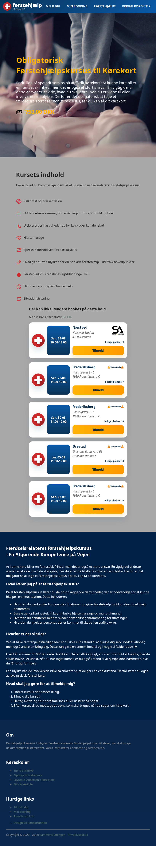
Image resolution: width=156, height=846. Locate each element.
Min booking (77, 6)
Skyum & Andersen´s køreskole (34, 780)
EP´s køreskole (23, 784)
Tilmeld (98, 350)
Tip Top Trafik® (23, 770)
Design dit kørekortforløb (30, 823)
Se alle (67, 317)
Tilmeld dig (50, 6)
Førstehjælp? (104, 6)
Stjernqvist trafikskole (28, 775)
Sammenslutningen (52, 834)
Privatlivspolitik (136, 6)
